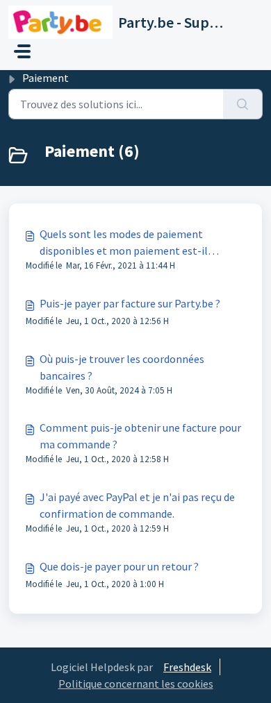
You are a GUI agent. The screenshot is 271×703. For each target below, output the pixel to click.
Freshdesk (187, 667)
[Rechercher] (243, 104)
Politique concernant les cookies (135, 684)
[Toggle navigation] (22, 51)
